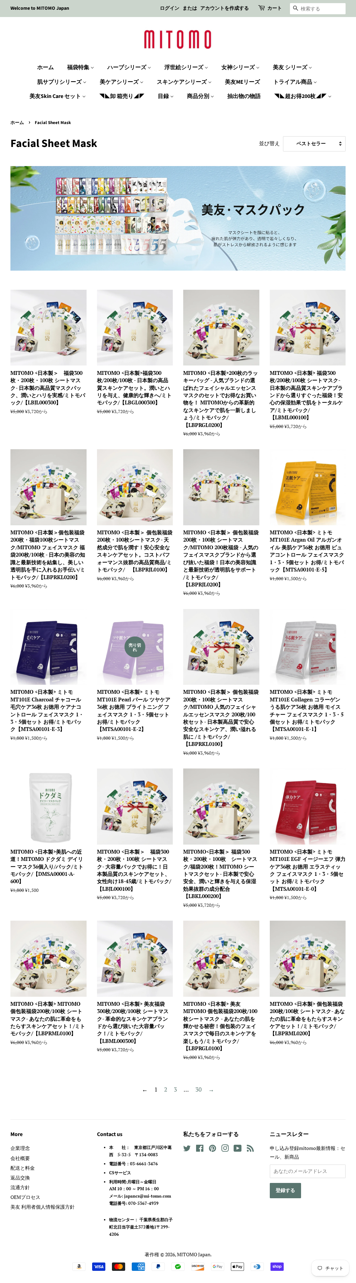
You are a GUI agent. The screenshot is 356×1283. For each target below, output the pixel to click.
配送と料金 (22, 1168)
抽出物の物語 (244, 96)
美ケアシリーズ (120, 82)
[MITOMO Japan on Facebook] (200, 1149)
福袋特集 (78, 67)
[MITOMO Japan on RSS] (250, 1149)
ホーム (45, 67)
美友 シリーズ (290, 67)
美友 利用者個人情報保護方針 (42, 1206)
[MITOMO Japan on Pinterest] (212, 1149)
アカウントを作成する (224, 8)
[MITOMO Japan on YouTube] (238, 1149)
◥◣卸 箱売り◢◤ (122, 96)
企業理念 (20, 1148)
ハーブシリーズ (127, 67)
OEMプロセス (25, 1197)
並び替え (269, 143)
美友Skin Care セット (56, 96)
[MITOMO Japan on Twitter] (187, 1149)
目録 (164, 96)
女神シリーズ (238, 67)
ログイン (169, 8)
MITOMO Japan (193, 1254)
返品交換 (20, 1177)
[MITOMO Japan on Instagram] (225, 1149)
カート (274, 8)
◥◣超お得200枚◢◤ (301, 96)
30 (198, 1089)
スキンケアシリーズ (182, 82)
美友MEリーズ (242, 82)
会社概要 (20, 1158)
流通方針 (20, 1187)
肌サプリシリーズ (60, 82)
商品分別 (198, 96)
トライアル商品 (293, 82)
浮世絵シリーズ (184, 67)
